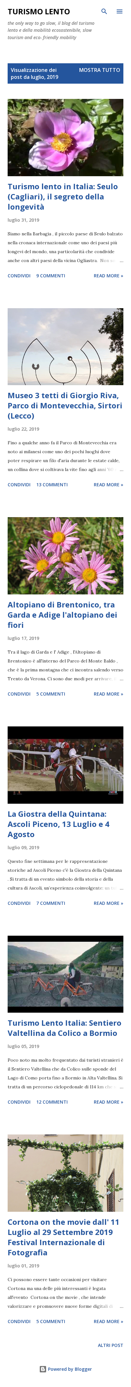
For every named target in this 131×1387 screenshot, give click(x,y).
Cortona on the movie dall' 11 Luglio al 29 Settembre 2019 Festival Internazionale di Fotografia (64, 1237)
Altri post (110, 1345)
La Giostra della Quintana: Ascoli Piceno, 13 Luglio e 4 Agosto (58, 823)
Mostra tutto (99, 69)
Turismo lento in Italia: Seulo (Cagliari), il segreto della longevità (63, 196)
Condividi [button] (19, 276)
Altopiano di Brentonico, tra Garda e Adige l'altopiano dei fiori (62, 614)
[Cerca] (104, 11)
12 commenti (52, 1102)
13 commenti (52, 485)
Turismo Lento (39, 11)
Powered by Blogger (69, 1369)
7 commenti (50, 903)
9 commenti (50, 276)
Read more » (108, 276)
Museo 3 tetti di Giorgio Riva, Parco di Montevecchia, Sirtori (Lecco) (65, 405)
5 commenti (50, 694)
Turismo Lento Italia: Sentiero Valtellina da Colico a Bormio (64, 1027)
